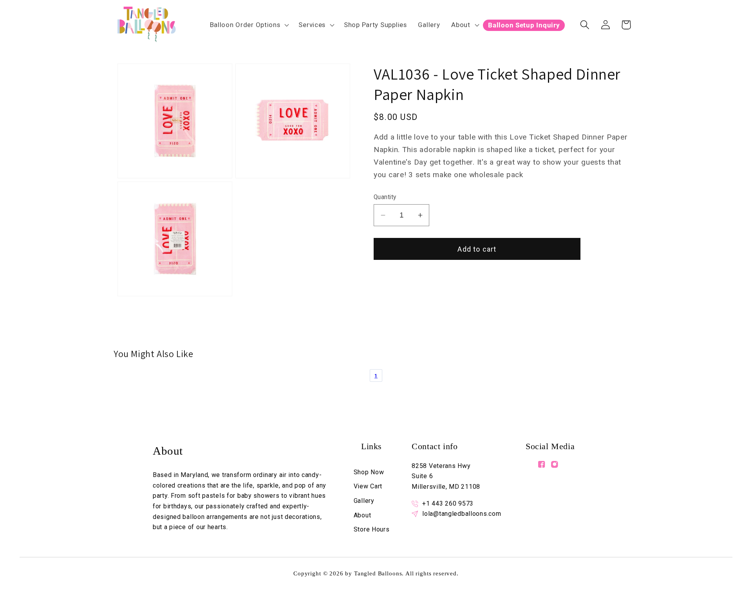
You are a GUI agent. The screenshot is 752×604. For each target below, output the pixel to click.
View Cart (368, 486)
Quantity (385, 197)
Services (311, 25)
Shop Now (369, 472)
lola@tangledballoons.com (461, 513)
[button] (248, 24)
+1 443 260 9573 (448, 503)
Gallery (364, 500)
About (460, 25)
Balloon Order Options (245, 25)
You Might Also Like (153, 354)
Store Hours (372, 529)
